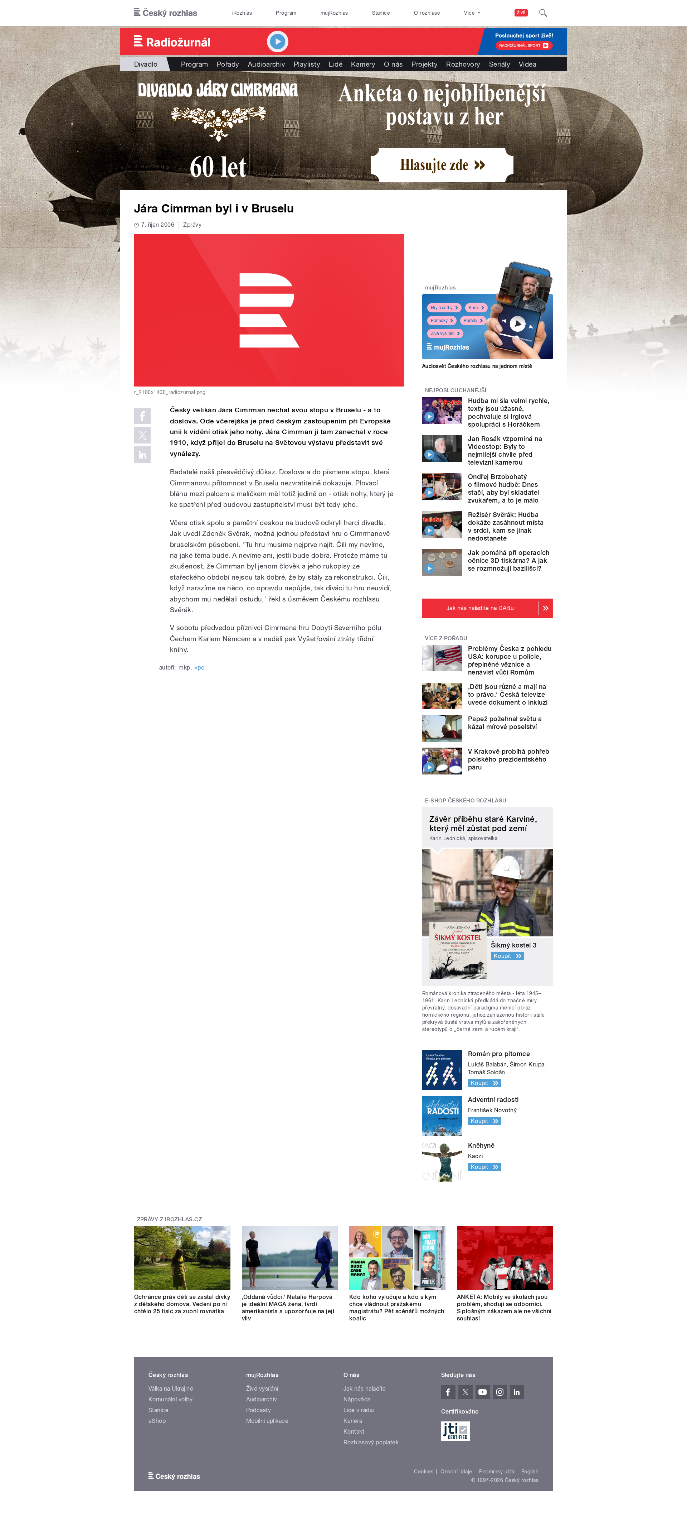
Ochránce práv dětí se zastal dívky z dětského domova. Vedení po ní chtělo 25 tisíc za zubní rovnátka (182, 1304)
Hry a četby (442, 307)
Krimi (474, 307)
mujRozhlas (334, 13)
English (530, 1471)
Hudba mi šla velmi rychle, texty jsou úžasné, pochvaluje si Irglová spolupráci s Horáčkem (508, 412)
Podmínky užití (496, 1471)
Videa (527, 64)
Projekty (424, 64)
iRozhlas (242, 13)
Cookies (423, 1471)
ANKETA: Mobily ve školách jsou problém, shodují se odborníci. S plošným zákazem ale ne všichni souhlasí (504, 1308)
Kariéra (353, 1420)
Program (286, 13)
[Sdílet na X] (142, 435)
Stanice (381, 13)
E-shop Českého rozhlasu (466, 800)
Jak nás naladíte (365, 1388)
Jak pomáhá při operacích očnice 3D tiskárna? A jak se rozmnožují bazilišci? (509, 560)
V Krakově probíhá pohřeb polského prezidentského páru (509, 759)
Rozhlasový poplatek (371, 1442)
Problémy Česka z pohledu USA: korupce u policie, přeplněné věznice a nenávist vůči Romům (510, 660)
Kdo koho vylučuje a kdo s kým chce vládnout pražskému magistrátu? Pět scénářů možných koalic (396, 1308)
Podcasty (258, 1410)
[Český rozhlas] (165, 13)
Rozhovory (463, 64)
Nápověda (357, 1399)
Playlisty (307, 64)
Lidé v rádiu (359, 1410)
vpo (199, 667)
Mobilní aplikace (267, 1420)
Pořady (228, 64)
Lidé (335, 64)
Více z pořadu (446, 638)
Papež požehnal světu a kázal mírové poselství (505, 722)
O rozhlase (427, 13)
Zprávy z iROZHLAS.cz (169, 1219)
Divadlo (145, 64)
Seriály (499, 64)
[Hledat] (543, 13)
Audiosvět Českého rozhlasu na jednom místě (477, 366)
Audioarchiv (266, 64)
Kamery (363, 64)
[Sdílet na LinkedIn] (142, 454)
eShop (157, 1420)
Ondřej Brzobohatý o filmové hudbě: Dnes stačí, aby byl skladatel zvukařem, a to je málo (503, 488)
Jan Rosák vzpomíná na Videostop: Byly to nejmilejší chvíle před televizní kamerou (505, 450)
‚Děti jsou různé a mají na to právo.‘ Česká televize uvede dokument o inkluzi (508, 694)
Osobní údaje (456, 1471)
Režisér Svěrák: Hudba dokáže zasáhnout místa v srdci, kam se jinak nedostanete (506, 526)
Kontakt (354, 1431)
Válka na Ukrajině (170, 1388)
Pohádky (439, 320)
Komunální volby (170, 1399)
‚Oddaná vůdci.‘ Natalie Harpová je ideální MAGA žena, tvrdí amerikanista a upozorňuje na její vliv (288, 1308)
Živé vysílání (442, 333)
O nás (393, 64)
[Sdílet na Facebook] (142, 416)
